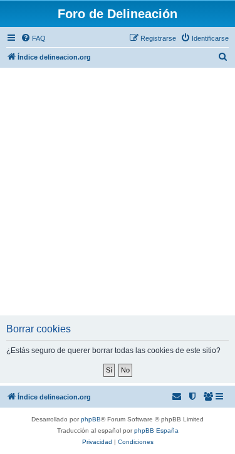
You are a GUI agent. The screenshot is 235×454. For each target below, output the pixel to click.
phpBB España (156, 430)
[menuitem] (33, 38)
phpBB (91, 419)
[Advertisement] (117, 191)
